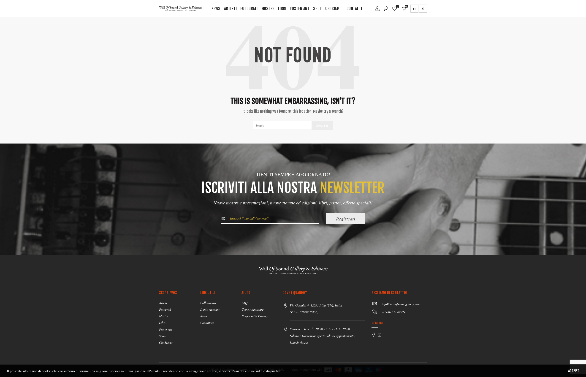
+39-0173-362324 (393, 312)
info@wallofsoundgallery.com (401, 304)
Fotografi (249, 8)
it (414, 9)
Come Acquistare (252, 309)
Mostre (267, 8)
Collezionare (208, 303)
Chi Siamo (333, 8)
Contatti (354, 8)
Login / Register (377, 10)
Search (322, 125)
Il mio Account (210, 309)
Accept (573, 371)
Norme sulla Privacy (254, 316)
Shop (317, 8)
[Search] (386, 8)
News (216, 8)
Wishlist (397, 6)
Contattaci (207, 322)
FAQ (244, 303)
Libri (282, 8)
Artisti (230, 8)
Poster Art (299, 8)
